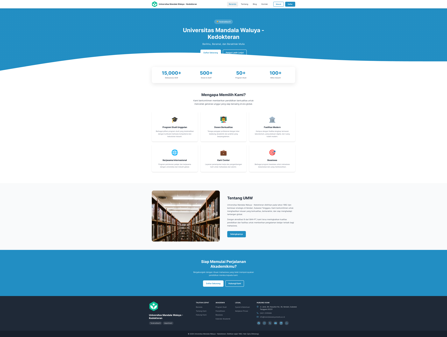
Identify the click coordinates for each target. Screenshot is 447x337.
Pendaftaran (220, 311)
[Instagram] (264, 323)
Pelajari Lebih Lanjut (235, 52)
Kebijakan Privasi (241, 311)
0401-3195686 (266, 313)
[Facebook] (259, 323)
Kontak (264, 4)
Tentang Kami (201, 311)
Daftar (290, 4)
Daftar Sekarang (210, 52)
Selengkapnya (236, 234)
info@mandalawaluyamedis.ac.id (272, 317)
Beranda (232, 4)
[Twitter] (270, 323)
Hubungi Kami (234, 283)
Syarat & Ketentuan (242, 307)
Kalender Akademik (223, 319)
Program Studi (221, 307)
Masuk (278, 4)
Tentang (244, 4)
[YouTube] (275, 323)
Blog (255, 4)
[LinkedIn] (281, 323)
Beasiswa (219, 315)
